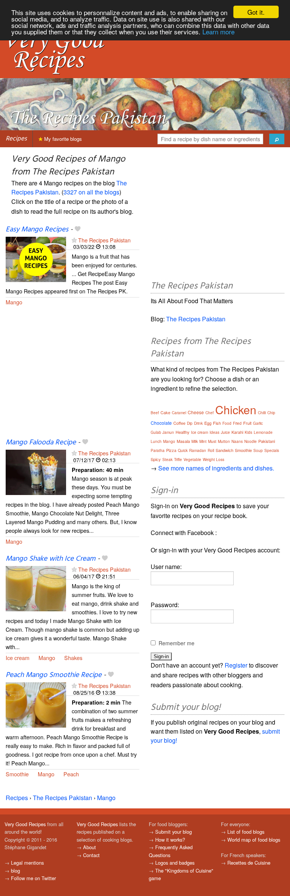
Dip (190, 423)
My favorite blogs (62, 138)
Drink (198, 423)
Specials (271, 450)
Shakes (73, 658)
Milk (194, 441)
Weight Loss (213, 459)
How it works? (170, 839)
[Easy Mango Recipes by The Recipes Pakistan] (36, 258)
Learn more (218, 31)
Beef (155, 412)
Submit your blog (173, 831)
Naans (237, 441)
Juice (225, 432)
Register (236, 665)
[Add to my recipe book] (77, 229)
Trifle (178, 459)
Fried (237, 423)
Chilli (262, 412)
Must (212, 441)
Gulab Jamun (162, 432)
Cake (165, 412)
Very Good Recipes (25, 824)
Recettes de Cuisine (248, 862)
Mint (203, 441)
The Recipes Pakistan (104, 240)
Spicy (156, 459)
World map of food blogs (253, 839)
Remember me (176, 643)
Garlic (258, 423)
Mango (14, 302)
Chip (271, 412)
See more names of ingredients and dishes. (216, 468)
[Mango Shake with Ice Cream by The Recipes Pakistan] (36, 588)
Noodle (250, 441)
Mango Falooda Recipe (41, 442)
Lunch (156, 441)
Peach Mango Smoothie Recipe (54, 675)
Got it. (256, 12)
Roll (211, 450)
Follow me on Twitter (33, 878)
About (89, 847)
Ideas (214, 432)
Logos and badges (174, 862)
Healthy (183, 432)
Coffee (179, 423)
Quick (183, 450)
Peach (71, 774)
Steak (167, 459)
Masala (183, 441)
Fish (217, 423)
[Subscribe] (74, 240)
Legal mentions (27, 862)
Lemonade (263, 432)
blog (15, 870)
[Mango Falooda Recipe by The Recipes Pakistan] (36, 471)
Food (226, 423)
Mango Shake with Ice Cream (51, 558)
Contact (91, 855)
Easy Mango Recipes (37, 229)
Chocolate (161, 422)
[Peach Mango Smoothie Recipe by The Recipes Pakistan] (36, 704)
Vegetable (192, 459)
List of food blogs (245, 831)
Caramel (179, 412)
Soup (258, 450)
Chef (209, 412)
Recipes (16, 139)
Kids (248, 432)
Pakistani (266, 441)
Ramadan (197, 450)
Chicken (235, 409)
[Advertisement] (72, 376)
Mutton (224, 441)
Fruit (247, 423)
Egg (207, 423)
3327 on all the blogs (91, 192)
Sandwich (224, 450)
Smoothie (17, 774)
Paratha (158, 450)
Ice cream (17, 658)
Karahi (237, 432)
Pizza (171, 450)
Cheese (196, 412)
